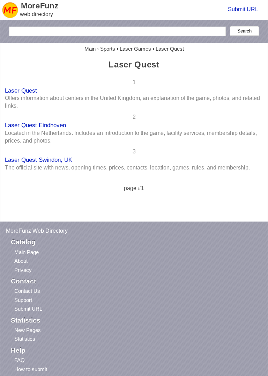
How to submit (30, 369)
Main (90, 49)
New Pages (27, 330)
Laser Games (135, 49)
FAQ (19, 360)
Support (23, 300)
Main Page (26, 252)
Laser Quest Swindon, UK (38, 159)
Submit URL (243, 9)
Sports (107, 49)
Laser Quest (170, 49)
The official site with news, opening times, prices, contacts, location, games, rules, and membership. (127, 168)
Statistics (24, 339)
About (21, 261)
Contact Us (27, 291)
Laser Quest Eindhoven (35, 125)
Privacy (23, 270)
